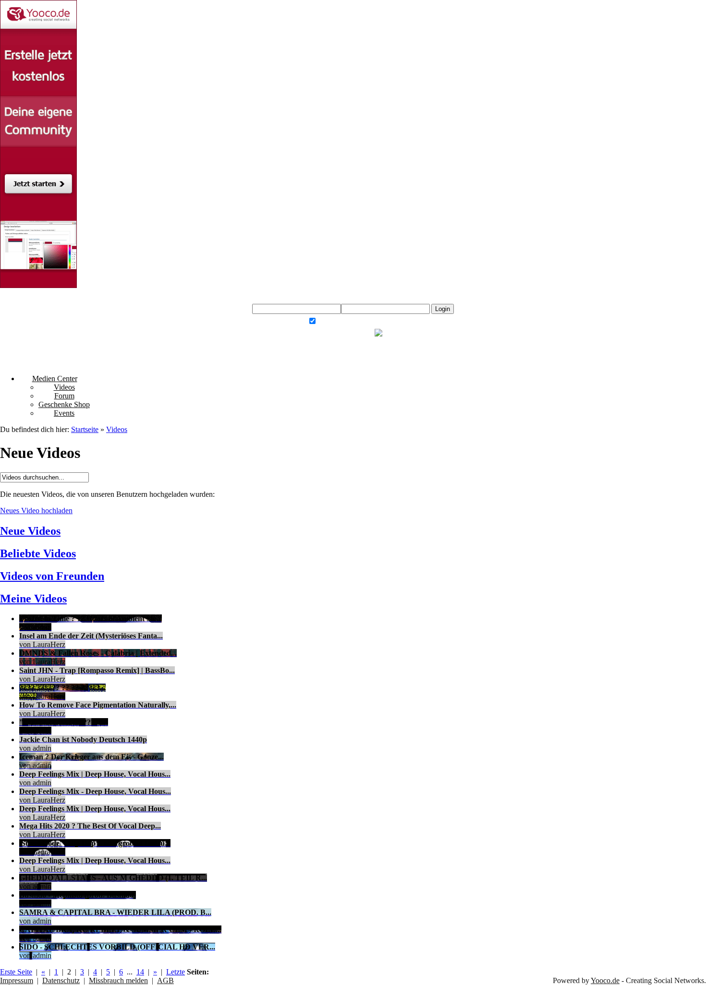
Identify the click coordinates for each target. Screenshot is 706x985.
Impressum (16, 980)
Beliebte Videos (38, 553)
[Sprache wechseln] (380, 331)
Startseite (84, 429)
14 (140, 972)
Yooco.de (605, 980)
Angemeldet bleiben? (337, 322)
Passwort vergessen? (379, 322)
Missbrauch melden (118, 980)
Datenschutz (61, 980)
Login (442, 308)
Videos (64, 387)
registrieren (390, 301)
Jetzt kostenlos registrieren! (337, 331)
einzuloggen (372, 296)
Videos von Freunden (52, 576)
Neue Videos (30, 531)
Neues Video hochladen (36, 510)
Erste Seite (16, 972)
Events (64, 413)
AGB (165, 980)
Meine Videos (33, 598)
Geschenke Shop (64, 404)
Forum (64, 396)
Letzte (175, 972)
